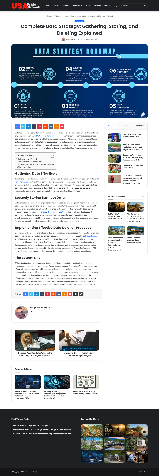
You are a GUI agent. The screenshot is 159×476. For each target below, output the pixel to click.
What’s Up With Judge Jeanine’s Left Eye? (132, 135)
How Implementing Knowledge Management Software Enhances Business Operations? (56, 394)
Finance (66, 6)
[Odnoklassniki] (56, 126)
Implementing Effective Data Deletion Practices (36, 164)
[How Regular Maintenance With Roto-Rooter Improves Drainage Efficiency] (114, 456)
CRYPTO (56, 6)
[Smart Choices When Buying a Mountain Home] (135, 230)
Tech (88, 6)
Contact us (143, 472)
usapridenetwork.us (72, 39)
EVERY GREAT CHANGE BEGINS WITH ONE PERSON (115, 216)
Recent (125, 126)
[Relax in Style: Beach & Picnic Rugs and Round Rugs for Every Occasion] (114, 147)
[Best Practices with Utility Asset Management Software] (86, 382)
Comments (139, 126)
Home (47, 6)
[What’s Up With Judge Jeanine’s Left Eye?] (114, 137)
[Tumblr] (34, 126)
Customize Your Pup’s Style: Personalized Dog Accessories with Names (133, 157)
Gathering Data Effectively (28, 159)
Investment (78, 6)
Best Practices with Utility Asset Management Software (85, 392)
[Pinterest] (39, 126)
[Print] (81, 294)
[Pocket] (62, 126)
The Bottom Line (24, 167)
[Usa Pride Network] (26, 5)
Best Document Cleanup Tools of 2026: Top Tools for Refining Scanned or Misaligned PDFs (27, 394)
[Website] (31, 311)
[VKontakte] (51, 126)
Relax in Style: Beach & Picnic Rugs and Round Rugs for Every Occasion (133, 147)
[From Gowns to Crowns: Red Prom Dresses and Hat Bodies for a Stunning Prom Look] (114, 179)
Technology (58, 16)
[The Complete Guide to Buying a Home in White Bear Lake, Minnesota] (135, 207)
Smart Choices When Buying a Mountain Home (134, 240)
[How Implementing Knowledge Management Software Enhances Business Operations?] (57, 382)
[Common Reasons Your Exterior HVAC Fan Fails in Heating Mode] (137, 443)
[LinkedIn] (28, 126)
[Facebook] (17, 126)
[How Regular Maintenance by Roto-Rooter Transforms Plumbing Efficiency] (137, 456)
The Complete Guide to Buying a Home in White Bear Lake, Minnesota (135, 217)
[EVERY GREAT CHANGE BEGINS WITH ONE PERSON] (116, 207)
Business (97, 6)
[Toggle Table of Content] (51, 156)
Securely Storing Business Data (30, 162)
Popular (111, 126)
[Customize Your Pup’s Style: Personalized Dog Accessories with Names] (114, 158)
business (58, 272)
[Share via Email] (75, 294)
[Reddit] (45, 126)
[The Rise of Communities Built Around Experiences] (92, 430)
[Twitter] (23, 126)
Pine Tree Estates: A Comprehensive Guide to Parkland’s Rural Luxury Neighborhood (116, 244)
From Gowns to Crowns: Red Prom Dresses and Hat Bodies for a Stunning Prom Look (133, 179)
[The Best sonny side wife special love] (114, 168)
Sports (107, 6)
